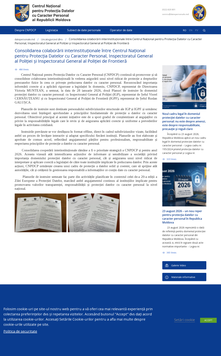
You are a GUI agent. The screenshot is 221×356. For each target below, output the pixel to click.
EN (190, 30)
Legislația (51, 30)
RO (184, 30)
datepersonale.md (25, 39)
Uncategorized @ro (52, 39)
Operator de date (121, 30)
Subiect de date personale (84, 30)
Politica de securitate (20, 331)
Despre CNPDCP (25, 30)
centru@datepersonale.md (175, 14)
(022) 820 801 (168, 9)
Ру (196, 30)
